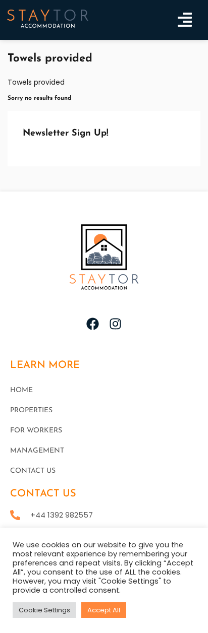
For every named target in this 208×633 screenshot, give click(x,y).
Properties (31, 410)
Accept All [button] (103, 610)
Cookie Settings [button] (44, 610)
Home (21, 390)
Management (37, 451)
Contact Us (33, 471)
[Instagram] (115, 324)
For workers (36, 430)
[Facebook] (92, 324)
